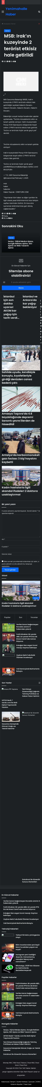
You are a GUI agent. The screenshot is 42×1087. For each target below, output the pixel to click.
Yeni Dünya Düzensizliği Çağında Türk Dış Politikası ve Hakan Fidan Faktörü (30, 692)
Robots (23, 1063)
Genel (7, 31)
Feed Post (23, 1065)
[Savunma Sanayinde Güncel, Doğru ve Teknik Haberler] (11, 717)
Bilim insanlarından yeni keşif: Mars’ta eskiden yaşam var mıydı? (28, 947)
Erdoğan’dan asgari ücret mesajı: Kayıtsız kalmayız (26, 646)
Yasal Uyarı (27, 1084)
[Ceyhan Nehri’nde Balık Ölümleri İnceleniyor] (8, 660)
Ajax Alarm (24, 1072)
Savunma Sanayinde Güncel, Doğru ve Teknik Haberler (10, 726)
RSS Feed (16, 1063)
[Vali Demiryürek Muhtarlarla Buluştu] (8, 671)
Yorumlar (34, 617)
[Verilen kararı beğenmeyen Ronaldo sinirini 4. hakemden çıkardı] (8, 627)
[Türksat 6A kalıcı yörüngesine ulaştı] (8, 938)
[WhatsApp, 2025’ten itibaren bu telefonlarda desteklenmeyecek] (8, 969)
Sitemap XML (7, 1063)
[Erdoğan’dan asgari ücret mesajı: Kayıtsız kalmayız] (8, 648)
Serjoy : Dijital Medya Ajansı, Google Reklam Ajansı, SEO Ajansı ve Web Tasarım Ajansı (20, 244)
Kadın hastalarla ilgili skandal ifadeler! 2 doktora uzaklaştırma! (19, 604)
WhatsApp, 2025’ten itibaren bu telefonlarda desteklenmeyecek (28, 968)
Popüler (7, 617)
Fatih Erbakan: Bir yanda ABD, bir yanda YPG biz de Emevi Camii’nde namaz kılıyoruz (26, 637)
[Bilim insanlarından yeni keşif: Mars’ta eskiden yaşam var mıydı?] (8, 948)
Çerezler (32, 1082)
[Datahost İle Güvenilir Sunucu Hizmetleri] (31, 794)
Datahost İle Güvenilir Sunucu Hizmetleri (31, 880)
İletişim (13, 1082)
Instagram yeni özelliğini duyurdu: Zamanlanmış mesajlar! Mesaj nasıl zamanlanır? (26, 958)
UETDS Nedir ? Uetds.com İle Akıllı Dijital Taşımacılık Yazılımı (9, 703)
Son (20, 617)
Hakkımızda (5, 1082)
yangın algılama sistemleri (11, 1072)
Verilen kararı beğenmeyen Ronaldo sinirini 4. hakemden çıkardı (27, 626)
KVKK (38, 1082)
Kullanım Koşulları (17, 1084)
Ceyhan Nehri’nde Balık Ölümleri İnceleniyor (25, 656)
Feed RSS (31, 1063)
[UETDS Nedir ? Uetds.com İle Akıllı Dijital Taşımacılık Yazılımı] (11, 693)
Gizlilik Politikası (22, 1082)
